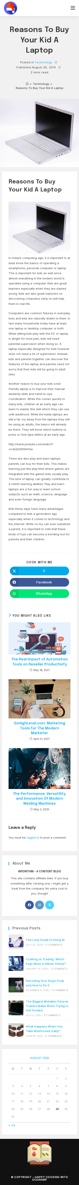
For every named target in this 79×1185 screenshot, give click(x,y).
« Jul (12, 1125)
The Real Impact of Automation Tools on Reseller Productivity (39, 662)
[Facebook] (29, 905)
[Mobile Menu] (73, 8)
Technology (43, 62)
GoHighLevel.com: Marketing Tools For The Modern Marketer (39, 728)
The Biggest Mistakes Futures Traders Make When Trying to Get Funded (47, 1006)
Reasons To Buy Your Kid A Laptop (39, 88)
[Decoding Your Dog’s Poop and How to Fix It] (16, 985)
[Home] (27, 84)
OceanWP (39, 1179)
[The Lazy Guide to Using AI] (16, 942)
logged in (33, 837)
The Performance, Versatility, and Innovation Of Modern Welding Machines (39, 799)
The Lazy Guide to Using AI (45, 940)
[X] (49, 905)
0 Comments (54, 944)
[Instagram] (39, 905)
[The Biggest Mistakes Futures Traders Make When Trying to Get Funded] (16, 1007)
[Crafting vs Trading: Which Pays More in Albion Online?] (16, 963)
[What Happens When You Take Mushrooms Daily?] (16, 1030)
